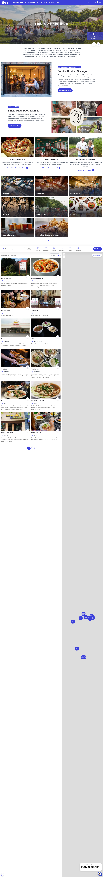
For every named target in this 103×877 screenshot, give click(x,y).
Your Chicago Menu (65, 90)
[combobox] (88, 2)
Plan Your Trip (41, 2)
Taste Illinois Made (14, 125)
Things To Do (16, 2)
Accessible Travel (54, 2)
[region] (92, 2)
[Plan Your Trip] (46, 2)
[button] (77, 649)
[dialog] (2, 874)
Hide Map (98, 255)
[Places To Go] (34, 2)
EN (88, 2)
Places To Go (29, 2)
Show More (51, 241)
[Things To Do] (22, 2)
